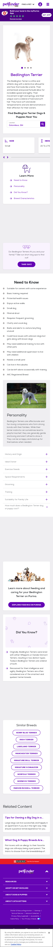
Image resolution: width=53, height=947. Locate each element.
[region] (26, 938)
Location (12, 123)
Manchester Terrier (26, 753)
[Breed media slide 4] (31, 67)
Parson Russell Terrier (27, 788)
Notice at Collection (32, 913)
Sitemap (37, 911)
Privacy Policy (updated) (19, 916)
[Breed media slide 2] (25, 67)
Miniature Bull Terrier (26, 760)
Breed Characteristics (24, 198)
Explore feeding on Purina (26, 605)
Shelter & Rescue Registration (21, 911)
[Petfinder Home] (11, 4)
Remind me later (16, 19)
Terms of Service (17, 913)
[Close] (49, 932)
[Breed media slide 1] (22, 67)
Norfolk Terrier (26, 774)
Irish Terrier (26, 739)
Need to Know (20, 180)
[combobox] (26, 125)
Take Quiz (26, 264)
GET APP (47, 15)
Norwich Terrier (26, 781)
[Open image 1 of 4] (26, 48)
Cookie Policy (14, 919)
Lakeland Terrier (26, 746)
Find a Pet (27, 4)
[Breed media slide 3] (28, 67)
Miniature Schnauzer (26, 767)
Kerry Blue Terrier (26, 733)
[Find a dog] (42, 124)
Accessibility (35, 916)
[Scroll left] (4, 157)
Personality (19, 186)
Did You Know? (21, 192)
